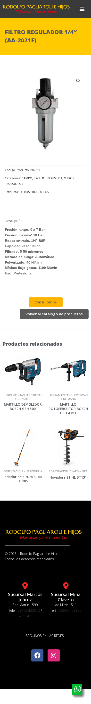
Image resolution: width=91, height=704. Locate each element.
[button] (82, 9)
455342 (25, 616)
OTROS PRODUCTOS (34, 192)
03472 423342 (28, 610)
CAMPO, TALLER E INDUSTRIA (42, 178)
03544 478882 (70, 610)
